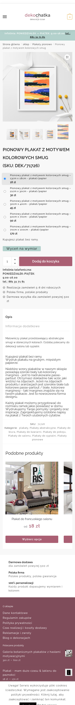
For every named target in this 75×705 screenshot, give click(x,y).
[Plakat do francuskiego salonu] (31, 488)
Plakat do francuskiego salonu (32, 519)
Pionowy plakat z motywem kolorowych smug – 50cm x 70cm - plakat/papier (40, 215)
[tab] (37, 317)
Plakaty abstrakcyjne (43, 428)
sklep (26, 44)
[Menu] (8, 17)
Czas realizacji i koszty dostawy (25, 628)
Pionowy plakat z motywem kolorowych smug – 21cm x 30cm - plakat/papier (40, 190)
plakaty (23, 428)
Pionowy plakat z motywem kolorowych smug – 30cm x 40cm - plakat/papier (40, 202)
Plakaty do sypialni (44, 435)
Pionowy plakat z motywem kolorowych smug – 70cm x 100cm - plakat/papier (40, 228)
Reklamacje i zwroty (17, 633)
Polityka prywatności (17, 623)
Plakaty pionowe (42, 44)
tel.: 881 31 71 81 (14, 281)
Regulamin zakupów (17, 618)
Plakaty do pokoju (54, 432)
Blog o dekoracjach (16, 638)
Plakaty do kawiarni (29, 432)
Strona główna (11, 44)
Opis (8, 317)
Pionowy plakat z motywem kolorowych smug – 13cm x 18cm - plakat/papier (40, 177)
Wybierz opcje (32, 539)
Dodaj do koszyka (45, 261)
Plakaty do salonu (19, 435)
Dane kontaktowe (15, 613)
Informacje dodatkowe (22, 326)
